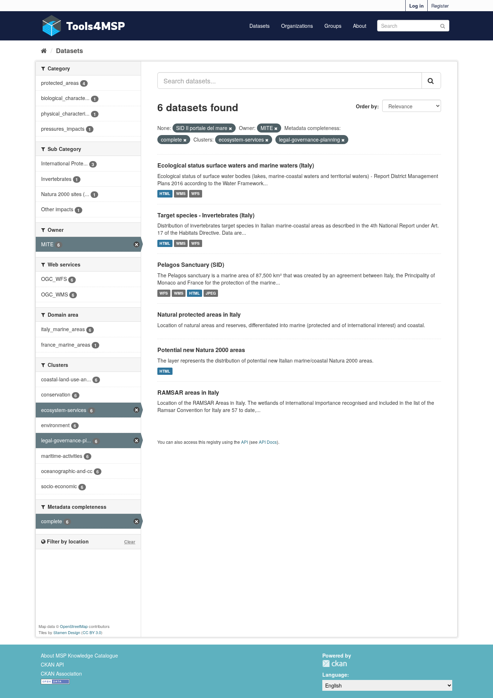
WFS (195, 193)
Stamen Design (66, 632)
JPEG (211, 293)
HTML (165, 193)
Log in (416, 5)
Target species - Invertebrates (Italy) (205, 215)
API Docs (268, 442)
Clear (129, 541)
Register (440, 5)
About (359, 25)
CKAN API (52, 664)
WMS (181, 193)
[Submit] (443, 25)
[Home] (44, 50)
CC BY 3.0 (92, 632)
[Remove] (230, 128)
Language (334, 674)
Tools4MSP (95, 25)
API (244, 442)
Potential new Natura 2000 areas (201, 350)
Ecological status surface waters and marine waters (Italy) (235, 165)
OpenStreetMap (74, 626)
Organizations (297, 25)
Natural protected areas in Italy (199, 314)
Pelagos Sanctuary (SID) (190, 264)
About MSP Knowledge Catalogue (79, 655)
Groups (332, 25)
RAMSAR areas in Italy (188, 392)
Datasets (259, 25)
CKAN (334, 663)
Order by (366, 106)
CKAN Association (61, 673)
